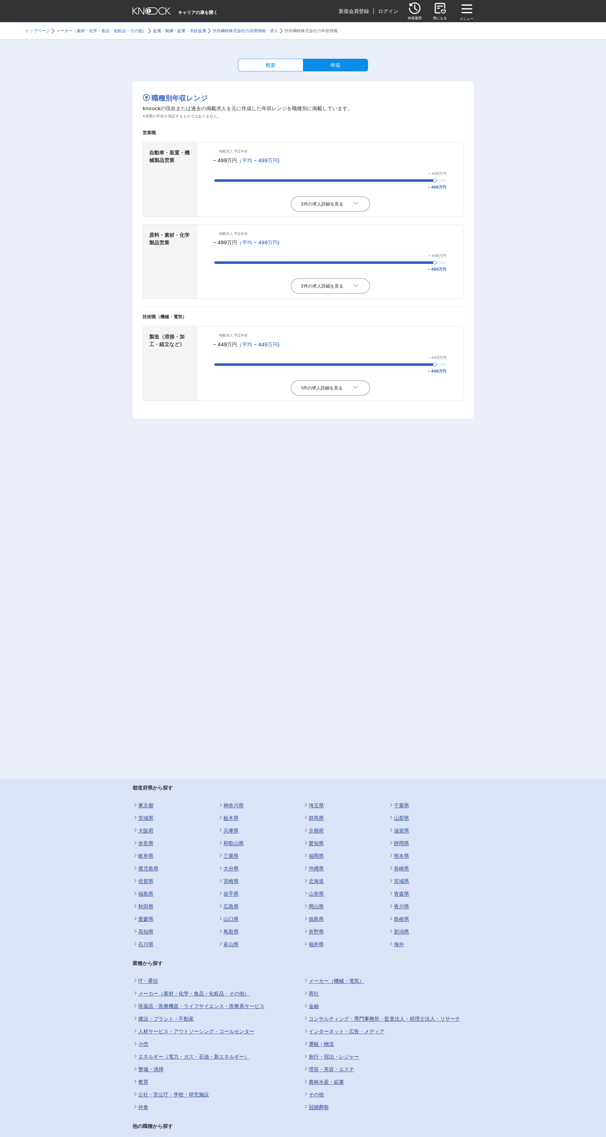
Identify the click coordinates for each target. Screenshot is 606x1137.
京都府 (316, 830)
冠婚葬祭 (319, 1107)
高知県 (145, 931)
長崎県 (401, 868)
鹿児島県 (148, 868)
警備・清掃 (150, 1069)
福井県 (316, 944)
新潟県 (401, 931)
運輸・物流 (321, 1044)
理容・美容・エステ (331, 1069)
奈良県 (145, 843)
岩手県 (231, 893)
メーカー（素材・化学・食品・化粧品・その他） (193, 993)
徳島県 (316, 919)
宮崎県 (231, 881)
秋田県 (145, 906)
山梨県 (401, 818)
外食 (143, 1107)
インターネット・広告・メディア (346, 1031)
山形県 (316, 893)
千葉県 (401, 805)
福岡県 (316, 856)
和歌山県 (233, 843)
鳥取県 (231, 931)
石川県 (145, 944)
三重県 (231, 856)
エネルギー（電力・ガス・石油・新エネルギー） (193, 1056)
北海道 (316, 881)
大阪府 (145, 830)
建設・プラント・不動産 (166, 1018)
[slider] (434, 180)
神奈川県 (233, 805)
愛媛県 (145, 919)
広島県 (231, 906)
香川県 (401, 906)
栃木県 (231, 818)
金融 (314, 1006)
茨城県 (145, 818)
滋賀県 (401, 830)
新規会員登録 (354, 11)
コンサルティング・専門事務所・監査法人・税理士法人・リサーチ (384, 1018)
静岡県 (401, 843)
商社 (314, 993)
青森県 (401, 893)
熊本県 (401, 856)
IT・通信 (148, 981)
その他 (316, 1094)
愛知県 (316, 843)
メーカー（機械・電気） (336, 981)
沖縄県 (316, 868)
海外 (399, 944)
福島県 (145, 893)
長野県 (316, 931)
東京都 (145, 805)
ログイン (388, 11)
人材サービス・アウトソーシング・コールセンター (196, 1031)
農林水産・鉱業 (326, 1082)
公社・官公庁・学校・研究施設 (173, 1094)
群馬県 (316, 818)
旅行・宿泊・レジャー (334, 1056)
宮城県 (401, 881)
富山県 (231, 944)
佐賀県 (145, 881)
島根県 (401, 919)
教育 (143, 1082)
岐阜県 (145, 856)
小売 (143, 1044)
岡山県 (316, 906)
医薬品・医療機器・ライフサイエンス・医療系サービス (201, 1006)
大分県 (231, 868)
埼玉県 (316, 805)
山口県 (231, 919)
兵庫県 (231, 830)
